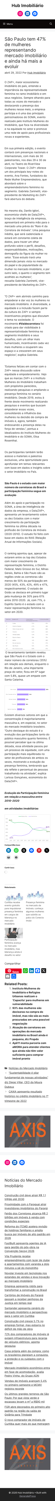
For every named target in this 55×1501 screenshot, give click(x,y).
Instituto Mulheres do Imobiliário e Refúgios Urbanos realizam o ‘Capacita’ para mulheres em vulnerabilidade (30, 996)
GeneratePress (27, 1496)
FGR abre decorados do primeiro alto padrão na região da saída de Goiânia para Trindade (27, 1410)
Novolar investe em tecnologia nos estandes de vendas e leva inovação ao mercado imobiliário (27, 1277)
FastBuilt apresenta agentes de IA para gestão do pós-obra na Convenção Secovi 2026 (25, 1247)
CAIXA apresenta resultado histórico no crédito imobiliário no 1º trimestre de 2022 (26, 1096)
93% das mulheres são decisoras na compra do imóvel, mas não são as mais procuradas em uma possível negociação (31, 1016)
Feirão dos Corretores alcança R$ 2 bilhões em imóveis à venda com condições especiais (26, 1217)
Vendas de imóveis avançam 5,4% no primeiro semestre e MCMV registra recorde (26, 1384)
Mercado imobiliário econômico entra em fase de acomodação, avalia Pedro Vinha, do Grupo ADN (27, 1371)
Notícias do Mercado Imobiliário (28, 1068)
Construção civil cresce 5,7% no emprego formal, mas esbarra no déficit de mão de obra (25, 1325)
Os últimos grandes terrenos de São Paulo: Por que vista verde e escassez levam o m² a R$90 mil (27, 1397)
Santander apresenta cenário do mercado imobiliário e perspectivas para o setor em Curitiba (26, 1312)
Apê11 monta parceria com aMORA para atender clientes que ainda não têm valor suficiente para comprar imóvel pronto (31, 1051)
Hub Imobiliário (27, 5)
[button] (51, 24)
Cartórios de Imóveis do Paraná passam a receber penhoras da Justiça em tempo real (24, 1299)
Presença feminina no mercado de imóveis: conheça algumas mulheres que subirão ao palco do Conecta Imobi (35, 911)
